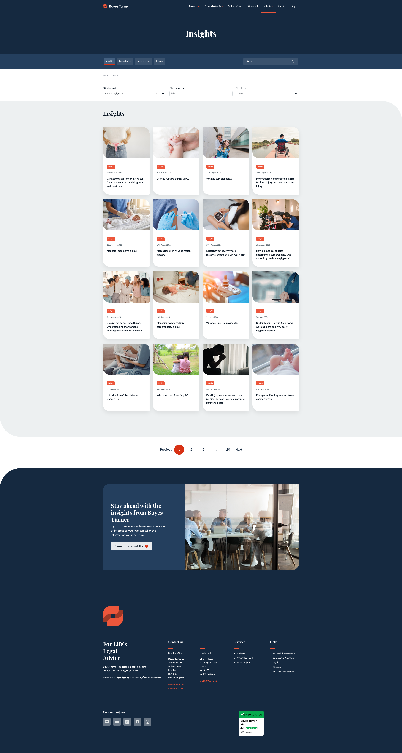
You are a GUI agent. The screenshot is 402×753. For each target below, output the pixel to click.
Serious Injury (243, 662)
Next (238, 449)
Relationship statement (284, 672)
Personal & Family (245, 658)
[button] (293, 6)
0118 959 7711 (177, 685)
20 (229, 449)
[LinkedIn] (127, 722)
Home (105, 75)
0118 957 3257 (177, 688)
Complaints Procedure (283, 658)
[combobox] (130, 93)
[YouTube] (117, 722)
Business (193, 6)
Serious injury (234, 6)
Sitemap (277, 667)
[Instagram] (147, 722)
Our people (253, 6)
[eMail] (107, 722)
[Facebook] (137, 722)
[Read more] (126, 161)
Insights (267, 6)
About (281, 6)
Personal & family (212, 6)
